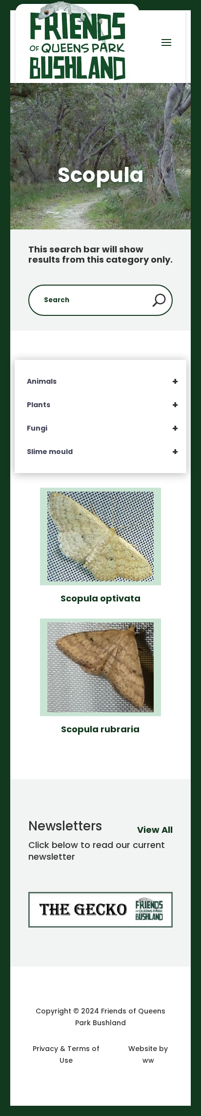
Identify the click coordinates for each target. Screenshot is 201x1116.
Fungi (102, 428)
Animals (102, 381)
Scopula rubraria (100, 729)
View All (155, 830)
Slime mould (102, 451)
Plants (102, 405)
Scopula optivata (100, 598)
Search (159, 300)
